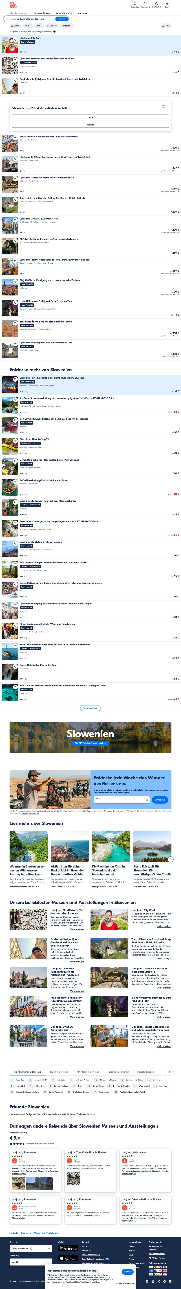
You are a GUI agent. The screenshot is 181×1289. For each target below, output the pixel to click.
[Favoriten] (135, 4)
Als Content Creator (157, 1254)
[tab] (28, 1071)
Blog (131, 1255)
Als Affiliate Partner (157, 1258)
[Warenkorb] (146, 4)
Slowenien (48, 1114)
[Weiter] (171, 859)
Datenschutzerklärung (91, 1255)
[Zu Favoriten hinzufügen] (15, 39)
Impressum (86, 1250)
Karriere (132, 1250)
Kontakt (85, 1246)
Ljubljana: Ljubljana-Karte (24, 1152)
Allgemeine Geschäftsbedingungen (96, 1263)
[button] (90, 45)
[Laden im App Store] (68, 1258)
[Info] (54, 31)
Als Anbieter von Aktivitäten (156, 1248)
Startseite (14, 1233)
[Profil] (167, 4)
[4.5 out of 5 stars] (17, 1143)
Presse (131, 1259)
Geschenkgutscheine (137, 1263)
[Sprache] (156, 4)
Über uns (132, 1246)
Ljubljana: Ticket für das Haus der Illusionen (87, 1152)
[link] (90, 45)
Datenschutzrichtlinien (30, 814)
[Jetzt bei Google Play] (68, 1248)
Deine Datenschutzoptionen (93, 1259)
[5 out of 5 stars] (35, 1156)
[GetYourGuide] (13, 5)
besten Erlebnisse (78, 1114)
